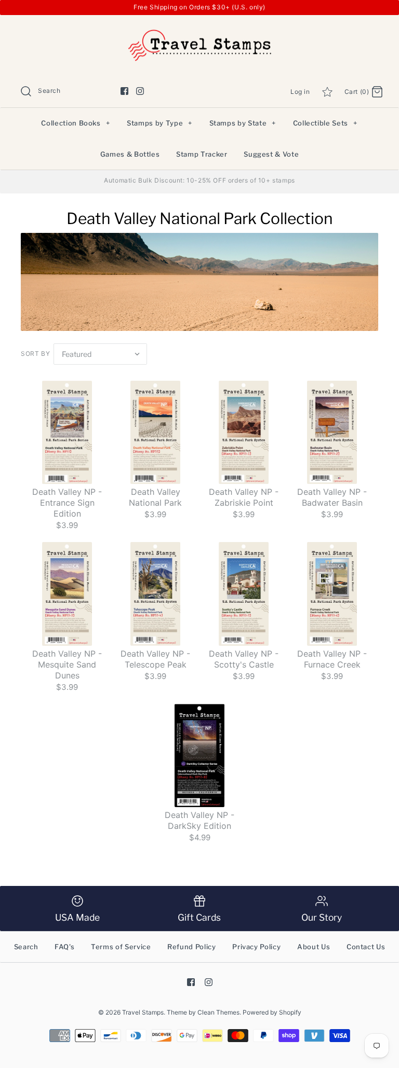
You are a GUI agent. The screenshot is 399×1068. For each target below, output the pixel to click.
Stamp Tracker (201, 154)
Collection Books (75, 123)
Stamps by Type (159, 123)
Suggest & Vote (271, 154)
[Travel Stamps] (199, 31)
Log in (300, 91)
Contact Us (366, 946)
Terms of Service (121, 946)
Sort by (35, 353)
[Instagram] (140, 91)
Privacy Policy (256, 946)
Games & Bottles (130, 154)
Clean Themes (218, 1012)
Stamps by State (242, 123)
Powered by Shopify (272, 1012)
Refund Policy (191, 946)
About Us (313, 946)
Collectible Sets (325, 123)
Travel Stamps (143, 1012)
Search (26, 946)
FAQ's (64, 946)
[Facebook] (124, 91)
